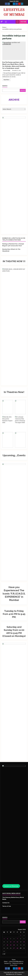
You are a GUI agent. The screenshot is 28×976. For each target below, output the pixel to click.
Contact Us (5, 902)
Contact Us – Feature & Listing (13, 963)
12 (10, 942)
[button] (2, 21)
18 (7, 945)
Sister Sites (13, 965)
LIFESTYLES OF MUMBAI (14, 12)
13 (14, 942)
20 (14, 945)
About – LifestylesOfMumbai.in (13, 961)
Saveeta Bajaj (6, 70)
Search (4, 86)
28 (17, 948)
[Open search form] (12, 21)
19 (10, 945)
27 (14, 948)
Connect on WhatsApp (11, 886)
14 (17, 942)
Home (13, 959)
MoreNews (9, 974)
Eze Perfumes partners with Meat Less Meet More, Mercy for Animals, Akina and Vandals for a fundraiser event (14, 51)
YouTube (23, 21)
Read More (7, 80)
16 (24, 942)
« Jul (3, 954)
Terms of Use (6, 906)
